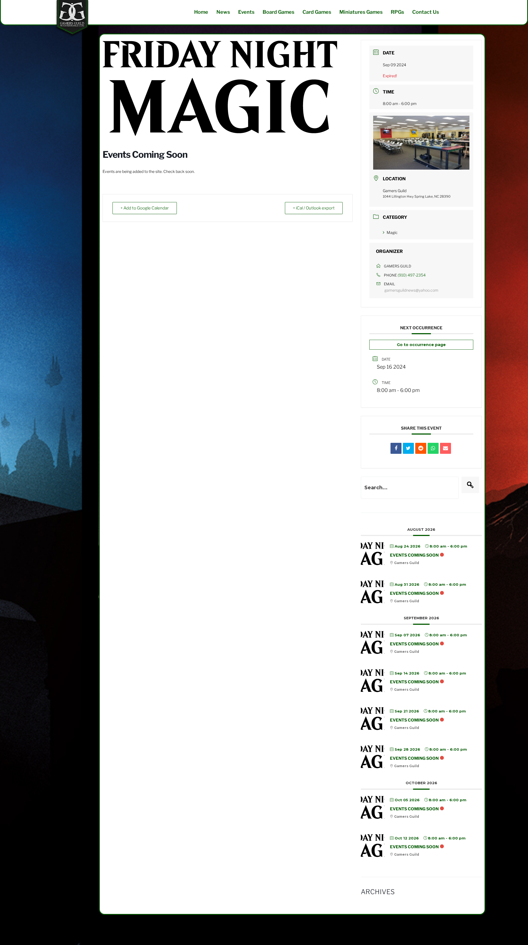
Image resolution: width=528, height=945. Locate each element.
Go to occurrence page (421, 344)
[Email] (445, 448)
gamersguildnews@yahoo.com (411, 290)
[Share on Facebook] (396, 448)
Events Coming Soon (414, 555)
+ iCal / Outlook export (314, 208)
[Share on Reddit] (420, 448)
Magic (392, 232)
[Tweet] (408, 448)
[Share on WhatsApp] (433, 448)
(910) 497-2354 (412, 275)
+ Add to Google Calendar (144, 208)
